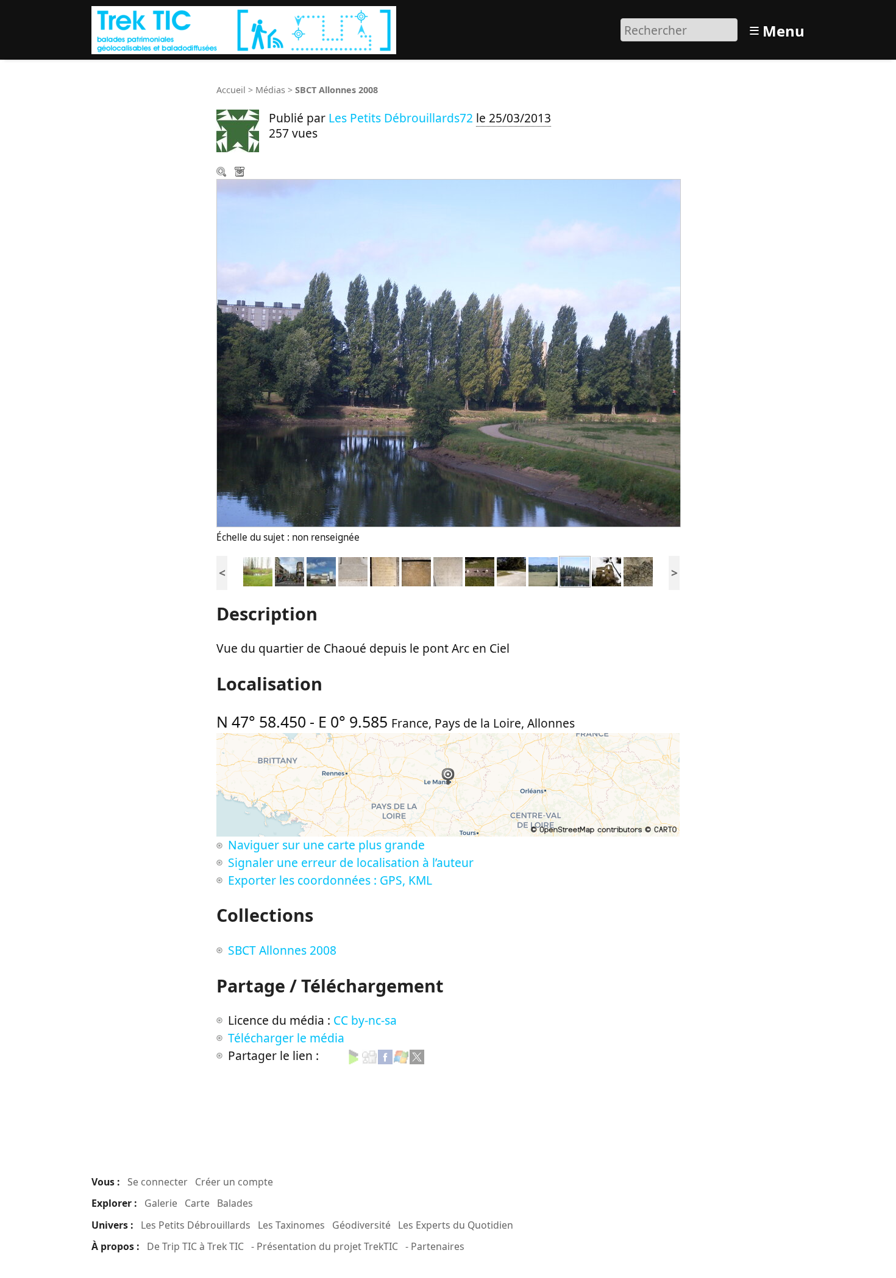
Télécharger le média (241, 173)
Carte (197, 1203)
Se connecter (157, 1181)
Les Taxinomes (291, 1225)
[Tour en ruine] (606, 570)
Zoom (222, 173)
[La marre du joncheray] (258, 570)
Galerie (160, 1203)
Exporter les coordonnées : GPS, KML (330, 880)
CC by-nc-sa (365, 1020)
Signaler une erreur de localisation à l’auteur (351, 862)
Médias (270, 90)
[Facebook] (385, 1055)
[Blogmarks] (353, 1055)
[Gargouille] (638, 570)
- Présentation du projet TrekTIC (324, 1246)
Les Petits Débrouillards (196, 1225)
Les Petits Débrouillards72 (401, 118)
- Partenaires (434, 1246)
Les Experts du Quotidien (455, 1225)
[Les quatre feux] (289, 570)
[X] (417, 1055)
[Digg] (369, 1055)
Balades (235, 1203)
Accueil (231, 90)
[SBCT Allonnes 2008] (543, 570)
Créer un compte (234, 1181)
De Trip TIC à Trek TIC (195, 1246)
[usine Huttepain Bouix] (321, 570)
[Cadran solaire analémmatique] (353, 570)
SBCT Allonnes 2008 (282, 950)
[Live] (401, 1055)
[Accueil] (245, 28)
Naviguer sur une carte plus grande (326, 845)
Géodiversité (361, 1225)
